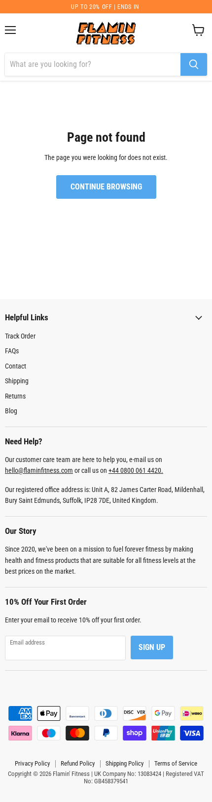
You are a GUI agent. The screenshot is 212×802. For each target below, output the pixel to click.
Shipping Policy (124, 763)
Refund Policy (78, 763)
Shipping (17, 381)
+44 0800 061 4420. (135, 470)
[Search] (193, 64)
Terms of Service (175, 763)
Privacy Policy (32, 763)
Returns (15, 396)
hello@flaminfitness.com (39, 470)
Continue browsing (106, 186)
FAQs (12, 351)
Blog (11, 411)
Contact (15, 366)
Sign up (152, 647)
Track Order (20, 336)
